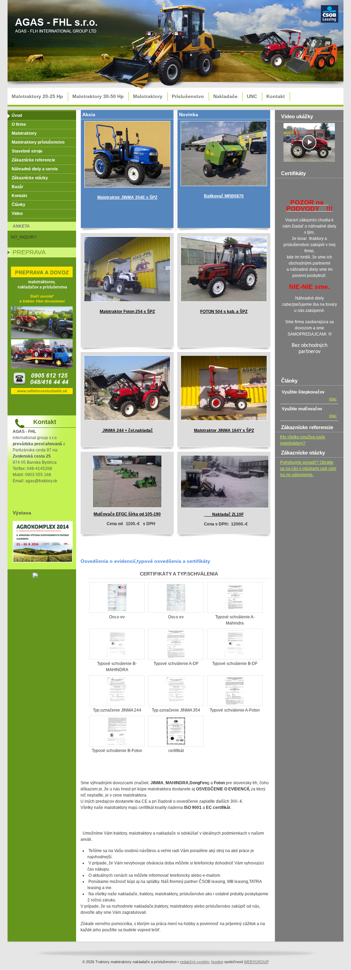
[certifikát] (176, 743)
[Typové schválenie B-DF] (235, 656)
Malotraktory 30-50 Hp (98, 96)
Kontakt (275, 96)
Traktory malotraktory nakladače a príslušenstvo (57, 28)
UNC (252, 96)
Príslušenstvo (188, 96)
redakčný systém (194, 962)
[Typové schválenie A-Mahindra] (235, 609)
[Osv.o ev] (117, 609)
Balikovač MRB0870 (224, 196)
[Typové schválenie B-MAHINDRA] (117, 656)
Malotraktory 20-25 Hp (37, 96)
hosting (217, 962)
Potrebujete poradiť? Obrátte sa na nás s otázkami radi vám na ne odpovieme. (308, 468)
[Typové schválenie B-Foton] (116, 743)
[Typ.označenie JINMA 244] (117, 703)
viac (333, 399)
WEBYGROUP (256, 962)
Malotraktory (147, 96)
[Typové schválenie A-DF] (176, 656)
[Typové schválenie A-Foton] (235, 703)
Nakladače (225, 96)
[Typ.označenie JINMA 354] (176, 703)
